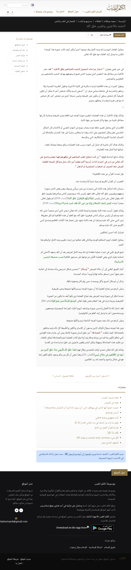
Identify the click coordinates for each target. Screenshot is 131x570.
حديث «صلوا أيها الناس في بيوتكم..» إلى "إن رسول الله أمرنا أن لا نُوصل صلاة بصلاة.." (81, 408)
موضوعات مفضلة (44, 12)
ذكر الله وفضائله (19, 50)
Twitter (8, 12)
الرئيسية (122, 21)
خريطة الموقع (13, 559)
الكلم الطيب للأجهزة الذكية (98, 517)
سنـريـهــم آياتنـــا (85, 21)
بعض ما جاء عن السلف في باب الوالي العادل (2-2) (96, 423)
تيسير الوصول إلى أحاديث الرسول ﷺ (80, 454)
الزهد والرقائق (20, 45)
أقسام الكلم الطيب (93, 12)
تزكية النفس (20, 55)
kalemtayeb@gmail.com (14, 522)
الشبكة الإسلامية (95, 547)
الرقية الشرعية (19, 66)
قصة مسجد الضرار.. (109, 398)
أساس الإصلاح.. (111, 413)
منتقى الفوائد (20, 71)
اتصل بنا (60, 11)
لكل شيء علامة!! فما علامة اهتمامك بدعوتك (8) (97, 438)
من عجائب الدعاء (18, 61)
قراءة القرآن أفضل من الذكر (106, 428)
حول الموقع (73, 11)
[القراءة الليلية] (31, 5)
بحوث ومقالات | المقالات (105, 21)
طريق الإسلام (109, 547)
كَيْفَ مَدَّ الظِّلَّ (112, 433)
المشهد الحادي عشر (109, 443)
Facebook (12, 12)
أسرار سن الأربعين (97, 376)
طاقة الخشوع (63, 376)
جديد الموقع (25, 559)
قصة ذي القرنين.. (111, 403)
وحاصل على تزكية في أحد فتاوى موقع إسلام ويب (61, 506)
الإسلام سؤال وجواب (78, 547)
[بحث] (5, 5)
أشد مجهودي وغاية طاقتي (106, 418)
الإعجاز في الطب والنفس (64, 21)
